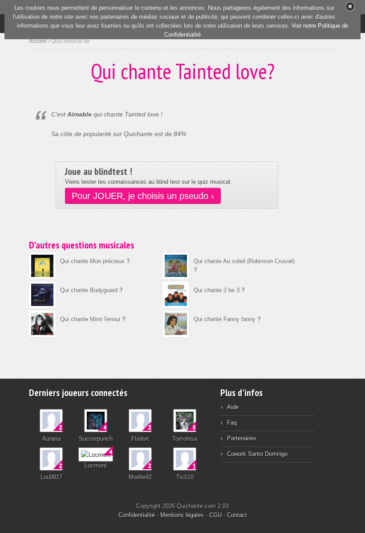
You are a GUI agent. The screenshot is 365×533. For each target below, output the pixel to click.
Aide (233, 407)
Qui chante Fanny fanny (225, 319)
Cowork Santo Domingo (257, 453)
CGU (215, 515)
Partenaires (241, 438)
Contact (237, 515)
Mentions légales (182, 515)
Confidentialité (136, 515)
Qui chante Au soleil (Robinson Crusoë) (244, 261)
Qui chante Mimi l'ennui (90, 319)
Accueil (38, 41)
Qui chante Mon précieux (93, 261)
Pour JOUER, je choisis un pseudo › (143, 196)
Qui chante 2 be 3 (216, 290)
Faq (232, 422)
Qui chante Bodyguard (89, 290)
